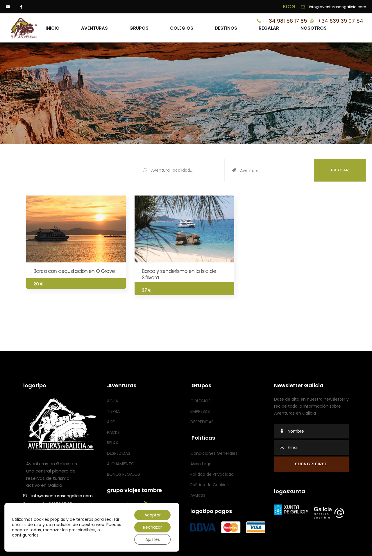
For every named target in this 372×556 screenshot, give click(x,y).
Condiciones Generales (213, 453)
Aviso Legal (201, 464)
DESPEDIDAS (118, 453)
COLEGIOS (200, 401)
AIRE (111, 422)
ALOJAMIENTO (121, 464)
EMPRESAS (200, 411)
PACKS (113, 432)
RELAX (112, 443)
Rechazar (152, 527)
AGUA (112, 401)
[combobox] (277, 171)
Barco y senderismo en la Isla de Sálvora (179, 274)
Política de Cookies (209, 485)
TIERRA (113, 411)
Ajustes (152, 539)
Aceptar (152, 515)
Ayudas (197, 495)
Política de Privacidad (212, 474)
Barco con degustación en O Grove (74, 271)
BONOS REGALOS (123, 474)
